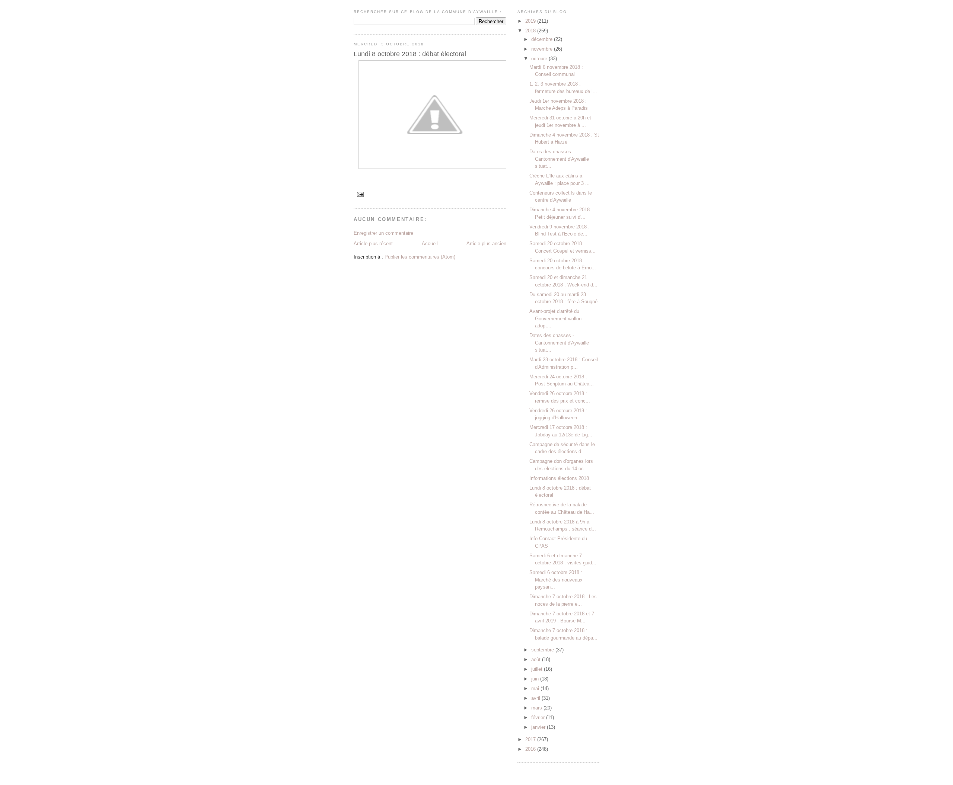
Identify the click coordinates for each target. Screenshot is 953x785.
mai (536, 688)
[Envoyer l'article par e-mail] (360, 194)
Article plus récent (373, 243)
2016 (531, 749)
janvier (539, 727)
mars (537, 708)
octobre (540, 58)
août (536, 659)
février (538, 717)
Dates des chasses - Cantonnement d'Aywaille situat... (559, 159)
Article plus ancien (486, 243)
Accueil (430, 243)
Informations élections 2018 (559, 478)
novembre (542, 49)
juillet (537, 669)
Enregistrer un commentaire (383, 233)
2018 (531, 30)
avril (536, 698)
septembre (543, 650)
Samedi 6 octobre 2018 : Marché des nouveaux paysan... (556, 580)
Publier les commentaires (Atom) (420, 257)
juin (535, 679)
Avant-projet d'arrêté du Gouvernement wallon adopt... (555, 318)
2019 (531, 21)
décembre (542, 39)
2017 (531, 739)
